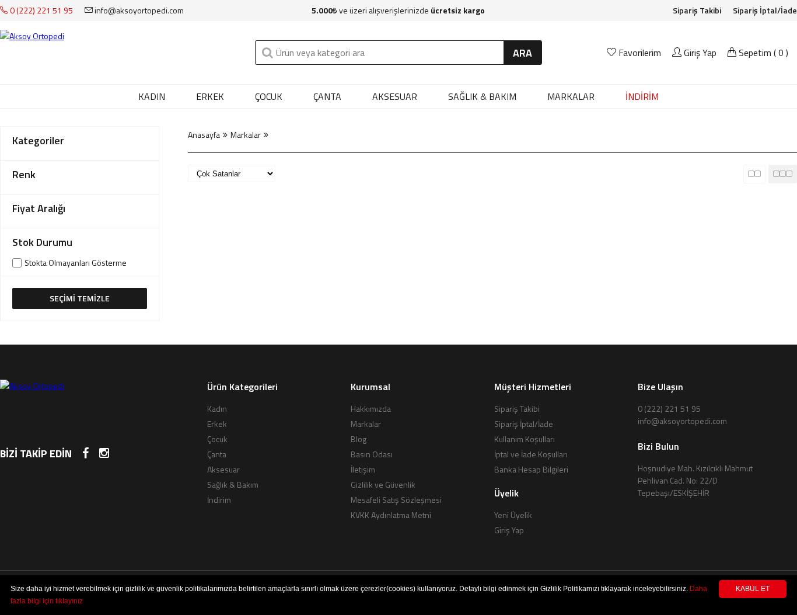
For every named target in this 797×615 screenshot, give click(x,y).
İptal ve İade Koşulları (531, 454)
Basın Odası (372, 454)
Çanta (327, 96)
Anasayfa (204, 134)
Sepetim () (762, 53)
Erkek (210, 96)
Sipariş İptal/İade (765, 10)
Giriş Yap (698, 53)
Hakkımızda (371, 408)
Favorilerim (639, 53)
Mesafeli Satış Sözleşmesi (396, 500)
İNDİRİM (642, 96)
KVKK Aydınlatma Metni (391, 515)
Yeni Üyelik (513, 515)
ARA (522, 53)
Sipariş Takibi (697, 10)
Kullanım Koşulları (524, 439)
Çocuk (268, 96)
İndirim (219, 500)
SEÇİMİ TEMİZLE (80, 298)
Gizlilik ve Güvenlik (383, 484)
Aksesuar (394, 96)
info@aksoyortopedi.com (138, 10)
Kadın (151, 96)
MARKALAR (571, 96)
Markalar (245, 134)
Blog (358, 439)
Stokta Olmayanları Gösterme (76, 262)
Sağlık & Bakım (482, 96)
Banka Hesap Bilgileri (531, 469)
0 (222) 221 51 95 (40, 10)
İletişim (363, 469)
